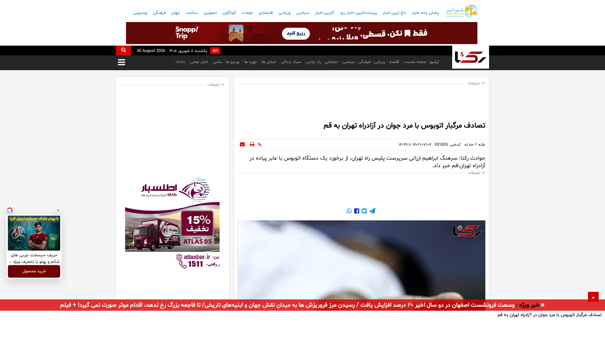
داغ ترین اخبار (394, 13)
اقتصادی (266, 13)
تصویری (210, 13)
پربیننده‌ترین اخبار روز (358, 13)
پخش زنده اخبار (425, 13)
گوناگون (229, 13)
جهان (175, 13)
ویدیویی (140, 13)
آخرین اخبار (324, 13)
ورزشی (285, 13)
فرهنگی (159, 13)
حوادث (247, 13)
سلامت (192, 13)
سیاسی (302, 13)
